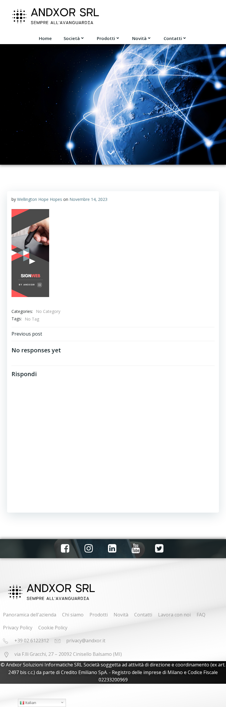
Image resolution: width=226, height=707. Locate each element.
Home (45, 38)
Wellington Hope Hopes (39, 199)
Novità (139, 38)
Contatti (173, 38)
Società (72, 38)
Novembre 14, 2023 (88, 199)
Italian (30, 702)
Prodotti (106, 38)
